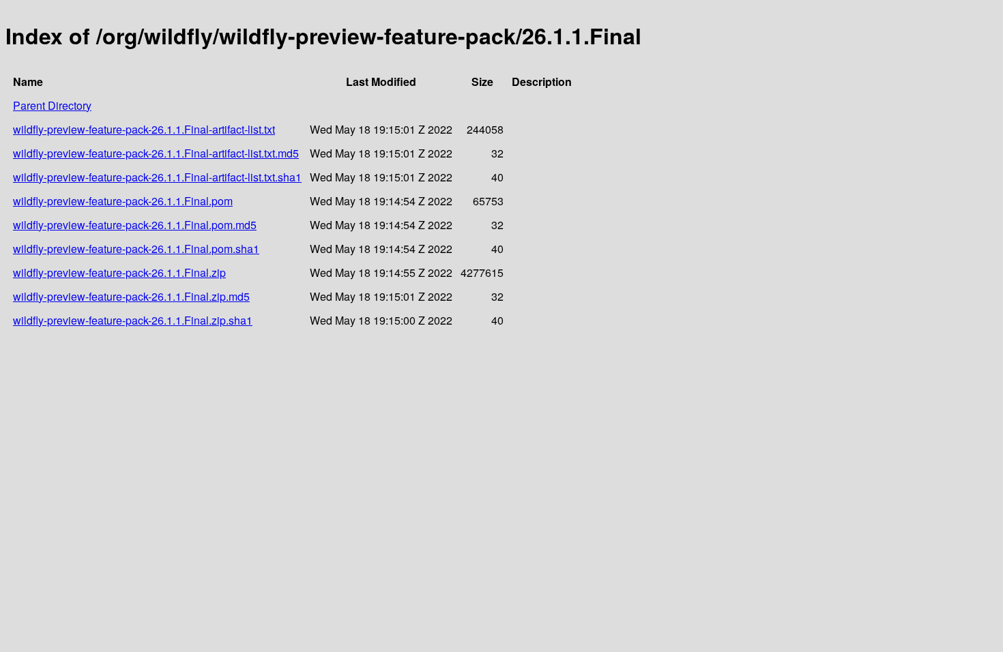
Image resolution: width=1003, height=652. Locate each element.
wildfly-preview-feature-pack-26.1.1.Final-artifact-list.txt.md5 (156, 153)
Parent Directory (52, 105)
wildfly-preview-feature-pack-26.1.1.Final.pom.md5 (135, 225)
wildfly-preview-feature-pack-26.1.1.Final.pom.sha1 (136, 248)
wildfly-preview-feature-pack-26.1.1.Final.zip (119, 272)
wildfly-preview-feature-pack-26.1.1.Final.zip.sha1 (132, 320)
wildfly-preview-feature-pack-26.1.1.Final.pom (123, 201)
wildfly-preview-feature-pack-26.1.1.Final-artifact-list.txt (144, 129)
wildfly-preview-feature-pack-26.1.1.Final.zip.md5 (131, 296)
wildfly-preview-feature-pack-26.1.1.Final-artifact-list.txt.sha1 (157, 177)
